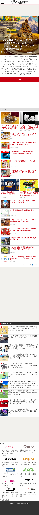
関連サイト (5, 443)
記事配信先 (5, 500)
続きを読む (19, 79)
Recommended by (27, 264)
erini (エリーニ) (32, 52)
